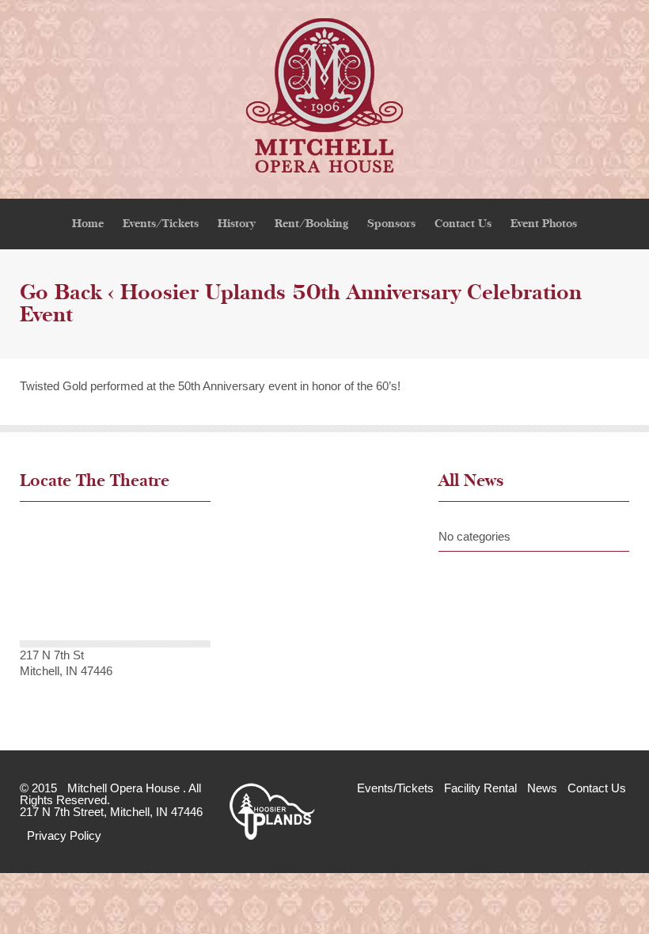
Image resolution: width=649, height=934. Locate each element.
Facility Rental (480, 788)
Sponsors (391, 223)
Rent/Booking (311, 223)
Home (88, 223)
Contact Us (463, 223)
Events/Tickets (161, 223)
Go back (60, 292)
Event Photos (543, 223)
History (237, 223)
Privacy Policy (64, 835)
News (542, 788)
